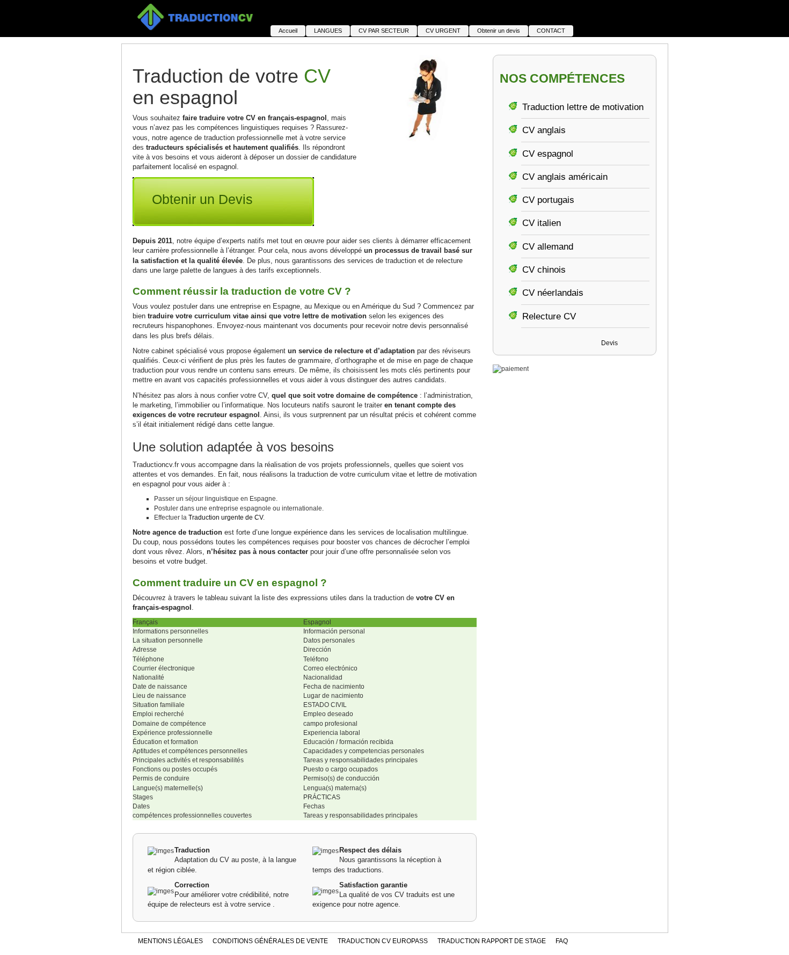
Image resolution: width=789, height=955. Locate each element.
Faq (562, 941)
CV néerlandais (552, 293)
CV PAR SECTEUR (384, 30)
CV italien (541, 223)
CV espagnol (547, 154)
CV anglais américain (565, 177)
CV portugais (548, 200)
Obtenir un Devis (202, 199)
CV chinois (544, 270)
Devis (609, 343)
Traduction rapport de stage (491, 941)
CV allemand (547, 247)
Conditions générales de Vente (270, 941)
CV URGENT (443, 30)
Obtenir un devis (498, 30)
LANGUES (328, 30)
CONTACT (551, 30)
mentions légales (170, 941)
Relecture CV (549, 316)
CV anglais (544, 130)
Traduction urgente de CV (225, 517)
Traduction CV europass (383, 941)
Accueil (288, 30)
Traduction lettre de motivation (583, 107)
